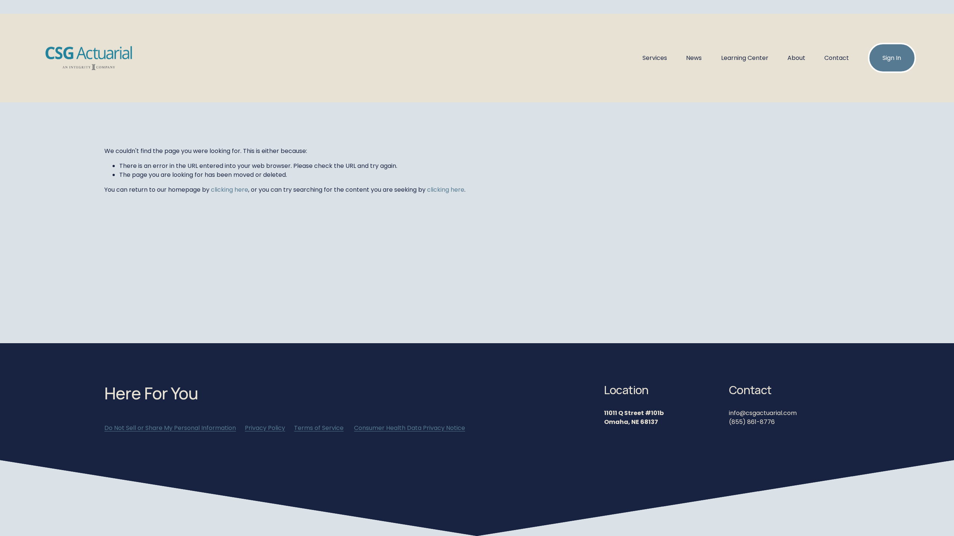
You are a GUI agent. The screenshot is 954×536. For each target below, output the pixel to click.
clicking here (229, 189)
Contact (836, 58)
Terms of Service (319, 428)
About (796, 58)
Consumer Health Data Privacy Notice (409, 428)
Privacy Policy (265, 428)
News (694, 58)
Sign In (891, 58)
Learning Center (744, 58)
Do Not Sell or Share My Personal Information (170, 428)
